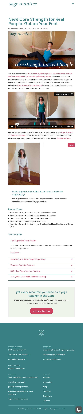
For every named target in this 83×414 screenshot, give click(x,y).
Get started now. (64, 138)
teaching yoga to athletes (54, 354)
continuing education (52, 359)
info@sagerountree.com (57, 409)
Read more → (15, 253)
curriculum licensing (16, 359)
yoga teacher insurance (18, 399)
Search (71, 145)
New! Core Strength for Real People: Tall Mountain (30, 218)
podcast (46, 377)
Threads (46, 400)
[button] (78, 409)
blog (45, 386)
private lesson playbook (18, 386)
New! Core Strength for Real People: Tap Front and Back (33, 213)
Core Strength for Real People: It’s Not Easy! (28, 221)
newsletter (47, 382)
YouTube (47, 391)
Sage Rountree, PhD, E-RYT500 (23, 28)
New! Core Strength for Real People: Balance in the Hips (33, 215)
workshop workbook (16, 382)
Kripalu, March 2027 (16, 368)
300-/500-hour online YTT (19, 354)
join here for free (41, 311)
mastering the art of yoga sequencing (58, 350)
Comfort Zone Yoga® (40, 409)
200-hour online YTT (17, 350)
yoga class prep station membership (23, 377)
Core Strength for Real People (29, 85)
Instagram (47, 396)
